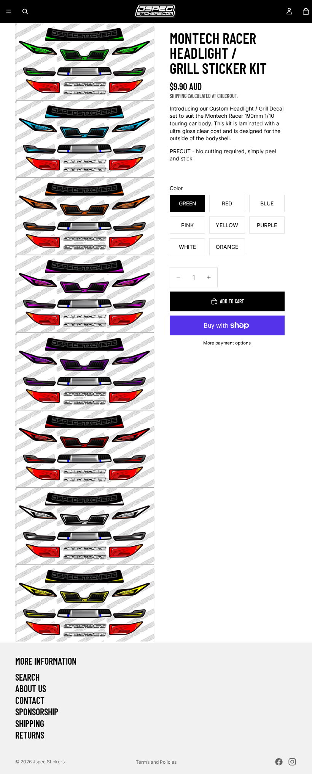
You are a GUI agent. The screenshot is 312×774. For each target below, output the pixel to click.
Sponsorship (36, 711)
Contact (30, 699)
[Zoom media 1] (84, 61)
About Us (30, 688)
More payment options (227, 343)
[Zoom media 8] (84, 603)
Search (27, 676)
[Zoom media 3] (84, 216)
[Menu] (9, 11)
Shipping (29, 723)
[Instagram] (292, 761)
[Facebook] (278, 761)
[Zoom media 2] (84, 139)
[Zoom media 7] (84, 526)
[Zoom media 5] (84, 371)
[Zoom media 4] (84, 293)
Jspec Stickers (49, 761)
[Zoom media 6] (84, 448)
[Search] (25, 11)
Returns (29, 734)
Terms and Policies (156, 762)
